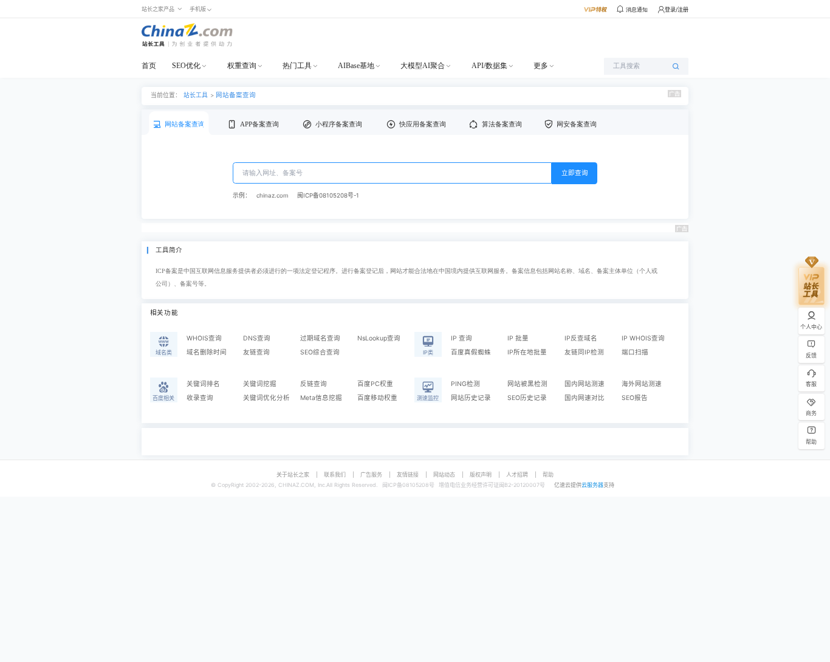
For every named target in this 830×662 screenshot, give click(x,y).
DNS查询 (256, 338)
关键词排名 (203, 384)
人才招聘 (517, 474)
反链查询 (313, 384)
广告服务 (371, 474)
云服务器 (592, 484)
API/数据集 (489, 65)
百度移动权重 (377, 398)
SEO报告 (635, 398)
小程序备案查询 (338, 124)
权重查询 (241, 65)
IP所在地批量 (527, 352)
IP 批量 (518, 338)
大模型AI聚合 (422, 65)
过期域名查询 (320, 338)
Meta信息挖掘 (321, 398)
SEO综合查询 (320, 352)
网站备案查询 (236, 95)
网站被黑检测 (527, 384)
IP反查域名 (580, 338)
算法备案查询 (502, 124)
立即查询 (574, 173)
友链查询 (256, 352)
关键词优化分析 (266, 398)
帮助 (548, 474)
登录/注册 (676, 9)
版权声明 (481, 474)
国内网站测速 (584, 384)
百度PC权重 (375, 384)
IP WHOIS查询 (643, 338)
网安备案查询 (577, 124)
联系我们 (335, 474)
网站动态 (444, 474)
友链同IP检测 (584, 352)
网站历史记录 (471, 398)
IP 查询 (461, 338)
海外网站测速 (642, 384)
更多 (540, 65)
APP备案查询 (259, 124)
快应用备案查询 (422, 124)
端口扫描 (635, 352)
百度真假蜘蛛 (471, 352)
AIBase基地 (356, 65)
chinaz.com (272, 195)
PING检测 (465, 384)
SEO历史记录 (527, 398)
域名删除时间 (207, 352)
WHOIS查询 (204, 338)
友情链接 (408, 474)
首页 (149, 65)
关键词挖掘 (259, 384)
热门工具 (297, 65)
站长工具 (195, 95)
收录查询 (200, 398)
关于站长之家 (292, 474)
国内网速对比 (584, 398)
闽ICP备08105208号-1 (328, 195)
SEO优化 (186, 65)
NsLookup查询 (378, 338)
